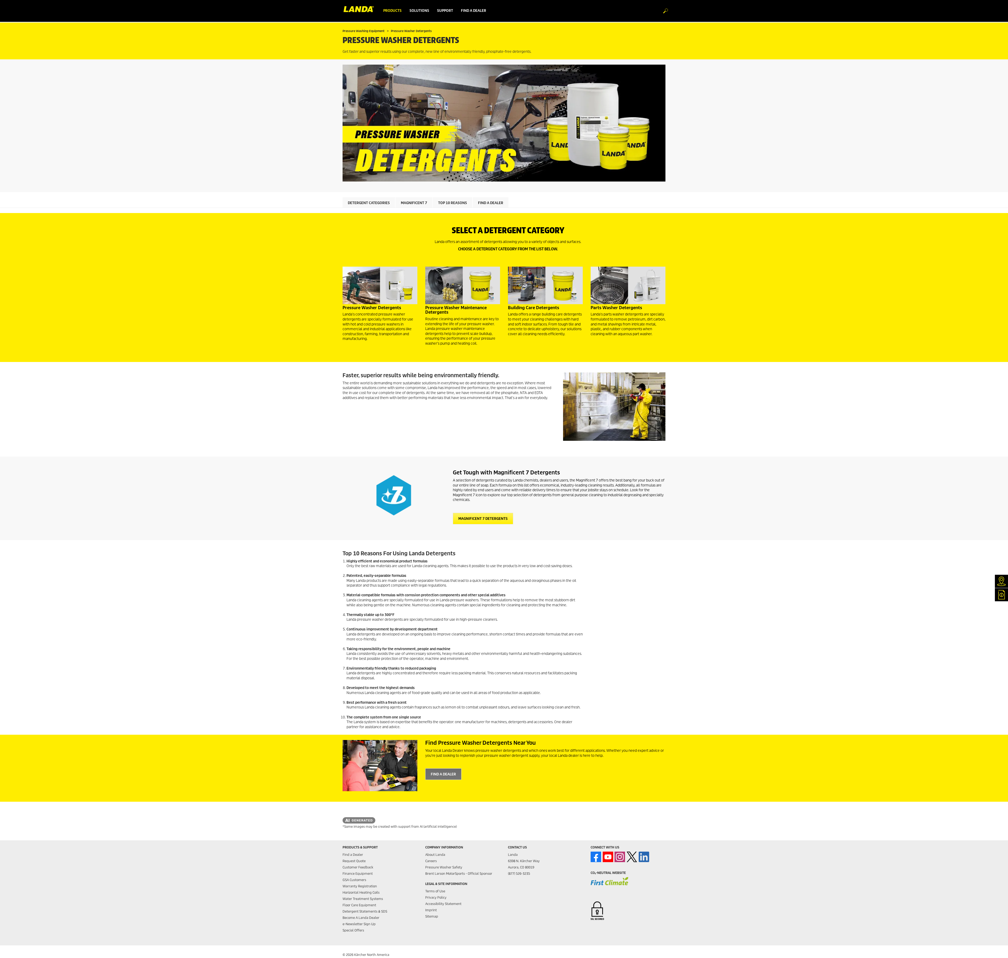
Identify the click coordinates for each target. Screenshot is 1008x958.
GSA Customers (354, 880)
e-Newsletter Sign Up (359, 924)
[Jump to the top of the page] (995, 947)
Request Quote (354, 861)
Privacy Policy (436, 897)
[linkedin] (644, 857)
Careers (431, 861)
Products (392, 10)
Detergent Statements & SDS (365, 911)
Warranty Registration (360, 886)
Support (445, 10)
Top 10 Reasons (452, 203)
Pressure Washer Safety (443, 867)
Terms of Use (435, 891)
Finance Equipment (358, 874)
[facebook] (596, 857)
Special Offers (353, 930)
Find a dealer (473, 10)
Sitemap (431, 916)
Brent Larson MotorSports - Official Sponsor (458, 874)
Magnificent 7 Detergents (483, 518)
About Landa (435, 855)
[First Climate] (609, 884)
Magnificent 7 (414, 203)
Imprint (431, 910)
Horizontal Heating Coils (361, 892)
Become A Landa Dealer (361, 918)
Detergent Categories (369, 203)
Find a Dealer (490, 203)
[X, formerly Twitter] (632, 857)
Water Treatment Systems (363, 899)
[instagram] (620, 857)
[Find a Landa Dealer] (380, 765)
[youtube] (608, 857)
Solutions (419, 10)
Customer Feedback (358, 867)
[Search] (662, 11)
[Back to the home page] (361, 10)
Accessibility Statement (443, 904)
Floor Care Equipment (359, 905)
